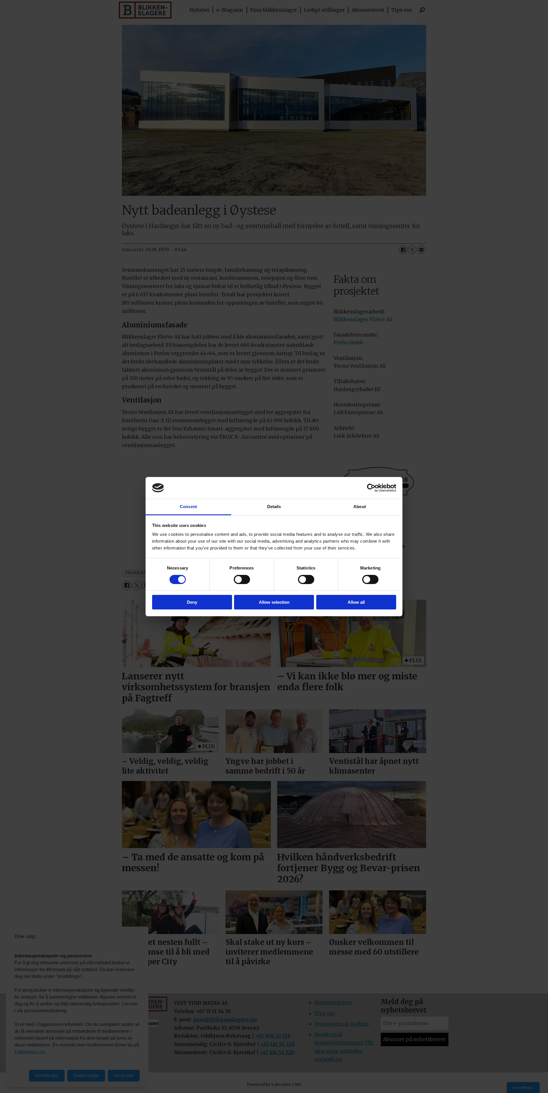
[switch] (242, 579)
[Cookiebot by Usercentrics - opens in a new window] (371, 488)
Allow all (356, 602)
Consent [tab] (188, 506)
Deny (192, 602)
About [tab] (359, 506)
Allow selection (274, 602)
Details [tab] (274, 506)
